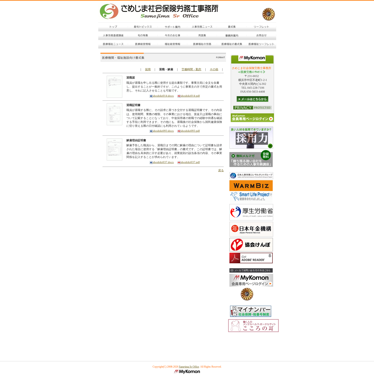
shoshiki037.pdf (190, 162)
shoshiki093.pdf (190, 130)
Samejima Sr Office (189, 366)
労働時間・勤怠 (191, 69)
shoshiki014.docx (163, 95)
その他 (214, 69)
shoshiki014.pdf (190, 95)
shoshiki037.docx (163, 162)
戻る (221, 170)
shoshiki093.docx (163, 130)
